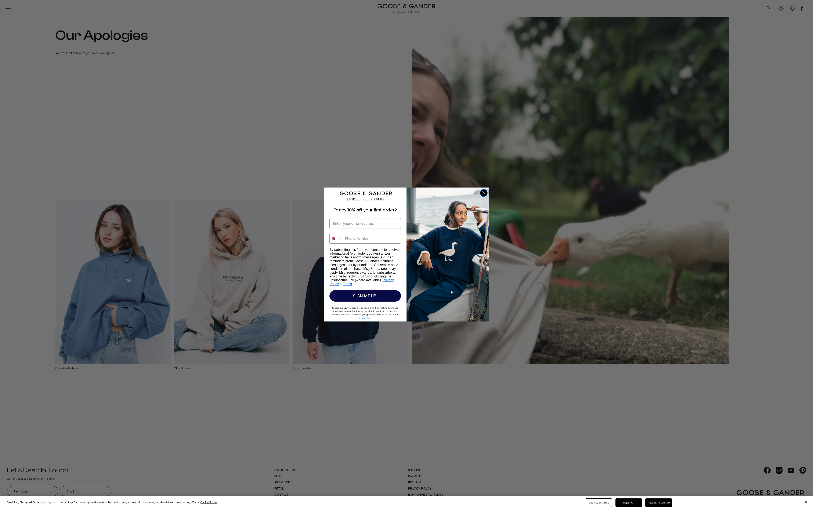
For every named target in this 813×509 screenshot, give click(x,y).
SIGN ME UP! (365, 296)
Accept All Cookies (659, 502)
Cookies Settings (599, 502)
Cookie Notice (208, 502)
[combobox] (336, 238)
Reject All (628, 502)
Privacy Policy (364, 318)
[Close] (806, 501)
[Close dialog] (483, 193)
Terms (347, 284)
